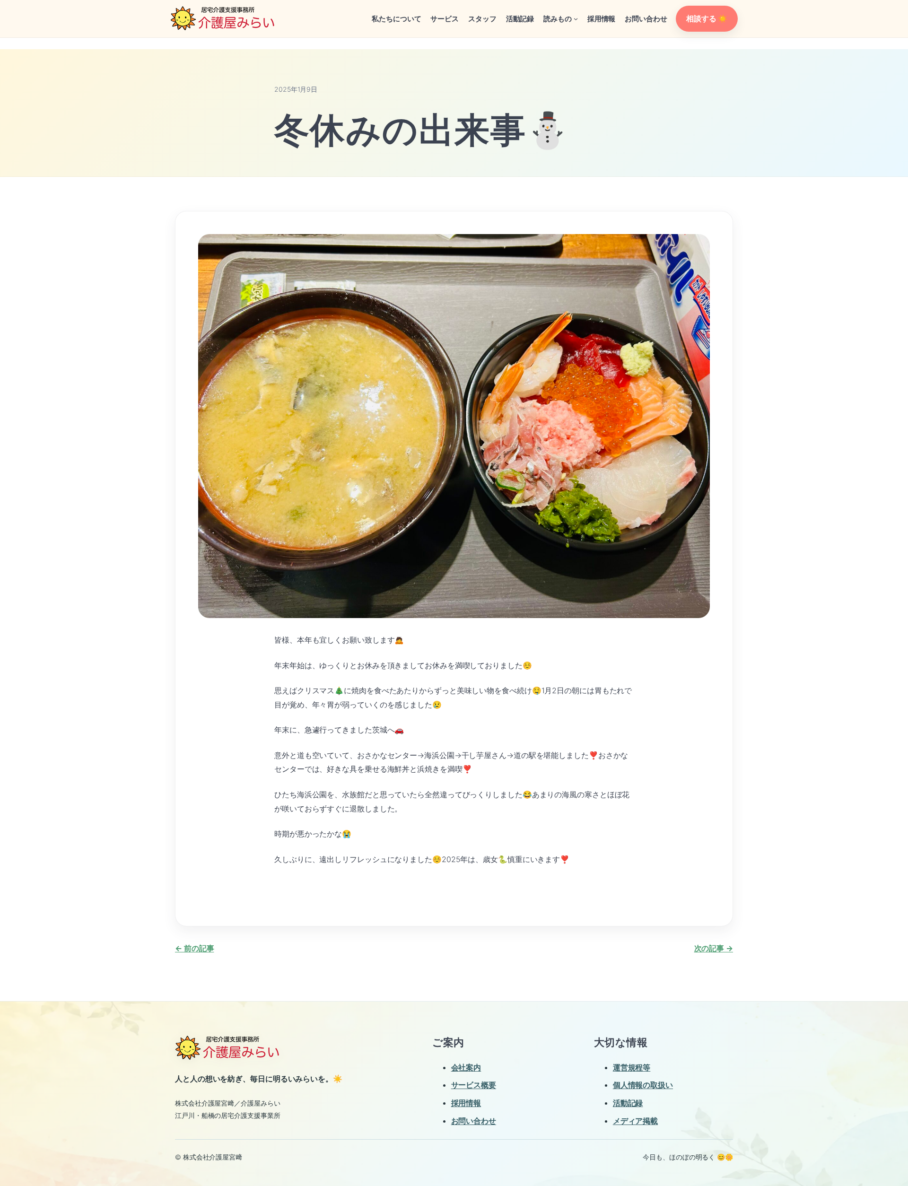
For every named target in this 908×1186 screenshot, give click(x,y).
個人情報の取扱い (643, 1085)
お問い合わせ (473, 1120)
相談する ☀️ (706, 18)
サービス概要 (473, 1085)
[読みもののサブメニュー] (576, 19)
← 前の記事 (194, 948)
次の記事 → (713, 948)
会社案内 (466, 1067)
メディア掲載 (635, 1120)
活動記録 (628, 1103)
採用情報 (466, 1103)
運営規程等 (632, 1067)
